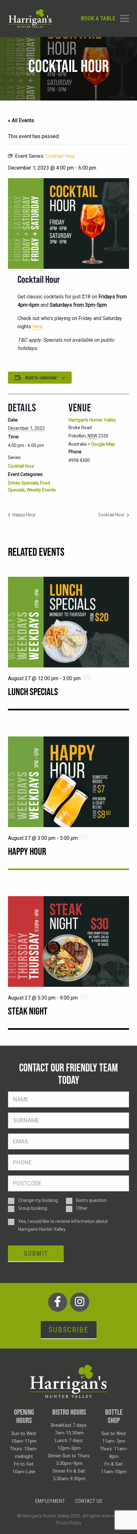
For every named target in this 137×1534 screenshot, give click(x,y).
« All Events (21, 120)
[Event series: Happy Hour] (84, 837)
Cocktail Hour (21, 466)
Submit (36, 1253)
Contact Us (88, 1501)
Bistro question (91, 1200)
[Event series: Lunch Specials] (86, 677)
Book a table (98, 18)
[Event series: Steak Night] (84, 996)
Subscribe (68, 1329)
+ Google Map (101, 444)
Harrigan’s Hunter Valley (92, 419)
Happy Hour (23, 514)
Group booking (32, 1208)
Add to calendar (41, 377)
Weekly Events (41, 489)
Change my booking (38, 1200)
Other (82, 1208)
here (37, 327)
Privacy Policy (68, 1522)
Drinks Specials (23, 482)
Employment (50, 1501)
